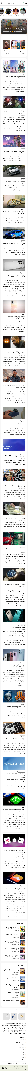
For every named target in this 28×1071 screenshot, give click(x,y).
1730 (12, 916)
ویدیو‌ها (23, 38)
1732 (7, 916)
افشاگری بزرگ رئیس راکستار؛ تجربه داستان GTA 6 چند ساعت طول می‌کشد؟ (14, 112)
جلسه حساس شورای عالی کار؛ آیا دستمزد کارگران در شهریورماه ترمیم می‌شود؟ (15, 28)
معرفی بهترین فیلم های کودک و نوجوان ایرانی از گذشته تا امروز (12, 942)
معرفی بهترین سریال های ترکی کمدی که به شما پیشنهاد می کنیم (11, 928)
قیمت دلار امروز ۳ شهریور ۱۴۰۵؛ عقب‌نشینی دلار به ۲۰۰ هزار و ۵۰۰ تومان (12, 994)
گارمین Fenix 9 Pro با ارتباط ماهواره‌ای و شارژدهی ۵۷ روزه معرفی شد (14, 585)
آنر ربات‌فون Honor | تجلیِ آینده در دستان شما (23, 15)
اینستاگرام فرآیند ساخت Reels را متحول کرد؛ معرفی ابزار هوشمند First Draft (14, 851)
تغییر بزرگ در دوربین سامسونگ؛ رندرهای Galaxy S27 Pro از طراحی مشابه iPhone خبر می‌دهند (14, 276)
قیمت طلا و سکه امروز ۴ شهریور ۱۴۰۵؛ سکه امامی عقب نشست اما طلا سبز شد (11, 985)
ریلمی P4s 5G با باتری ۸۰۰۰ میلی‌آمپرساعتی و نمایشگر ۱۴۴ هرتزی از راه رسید (15, 626)
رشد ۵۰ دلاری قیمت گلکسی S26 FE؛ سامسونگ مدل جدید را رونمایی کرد (14, 424)
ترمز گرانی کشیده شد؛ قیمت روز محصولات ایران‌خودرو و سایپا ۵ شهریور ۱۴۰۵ (16, 707)
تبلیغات (22, 1059)
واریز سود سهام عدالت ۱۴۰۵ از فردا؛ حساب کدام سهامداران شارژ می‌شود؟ (11, 978)
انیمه (24, 74)
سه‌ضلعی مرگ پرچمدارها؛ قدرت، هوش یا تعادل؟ (19, 52)
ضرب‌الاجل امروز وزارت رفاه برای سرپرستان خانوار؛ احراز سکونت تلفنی (14, 485)
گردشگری (22, 1044)
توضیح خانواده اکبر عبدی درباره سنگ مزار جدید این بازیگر (11, 1001)
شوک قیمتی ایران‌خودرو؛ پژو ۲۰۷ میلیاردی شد (15, 181)
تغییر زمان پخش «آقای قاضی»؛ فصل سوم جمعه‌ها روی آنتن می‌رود (14, 352)
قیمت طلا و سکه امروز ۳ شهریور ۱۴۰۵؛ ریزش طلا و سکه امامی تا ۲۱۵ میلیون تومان (11, 970)
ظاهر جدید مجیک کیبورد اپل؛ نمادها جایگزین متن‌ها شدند (14, 739)
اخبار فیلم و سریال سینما (19, 1042)
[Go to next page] (4, 916)
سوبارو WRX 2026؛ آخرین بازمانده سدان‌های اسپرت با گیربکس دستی (14, 244)
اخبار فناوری (23, 273)
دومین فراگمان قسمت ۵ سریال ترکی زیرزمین (16, 15)
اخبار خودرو (23, 179)
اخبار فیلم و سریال (22, 350)
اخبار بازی (23, 109)
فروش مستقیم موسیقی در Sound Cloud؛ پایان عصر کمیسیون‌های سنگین (15, 889)
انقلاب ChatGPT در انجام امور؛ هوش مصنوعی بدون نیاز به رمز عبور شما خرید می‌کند (14, 455)
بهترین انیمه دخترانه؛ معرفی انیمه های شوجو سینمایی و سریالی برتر (15, 77)
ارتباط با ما (22, 1055)
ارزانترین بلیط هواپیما (12, 1063)
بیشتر (5, 38)
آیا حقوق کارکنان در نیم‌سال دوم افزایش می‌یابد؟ (15, 519)
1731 (9, 916)
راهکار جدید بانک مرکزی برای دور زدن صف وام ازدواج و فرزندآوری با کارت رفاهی (14, 212)
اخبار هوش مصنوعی (21, 771)
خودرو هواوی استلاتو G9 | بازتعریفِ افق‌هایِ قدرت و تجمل (9, 15)
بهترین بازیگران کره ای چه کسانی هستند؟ (12, 949)
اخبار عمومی (23, 209)
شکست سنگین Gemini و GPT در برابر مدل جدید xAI (14, 774)
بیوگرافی (22, 1052)
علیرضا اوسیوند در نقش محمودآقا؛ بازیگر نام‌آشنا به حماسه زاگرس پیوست (14, 386)
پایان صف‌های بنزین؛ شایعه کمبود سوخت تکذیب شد (14, 549)
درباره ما (22, 1057)
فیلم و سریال (8, 50)
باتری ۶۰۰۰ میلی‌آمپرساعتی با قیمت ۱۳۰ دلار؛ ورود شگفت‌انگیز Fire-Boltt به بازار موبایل (15, 666)
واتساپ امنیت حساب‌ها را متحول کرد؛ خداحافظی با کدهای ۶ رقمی (14, 810)
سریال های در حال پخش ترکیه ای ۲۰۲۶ (12, 935)
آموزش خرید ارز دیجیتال (21, 1063)
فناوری (24, 50)
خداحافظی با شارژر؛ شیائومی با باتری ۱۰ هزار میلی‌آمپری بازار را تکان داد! (16, 317)
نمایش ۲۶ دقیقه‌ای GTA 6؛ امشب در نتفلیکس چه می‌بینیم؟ (14, 152)
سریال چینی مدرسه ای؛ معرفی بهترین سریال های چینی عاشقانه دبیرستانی (11, 956)
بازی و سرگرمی (21, 1050)
